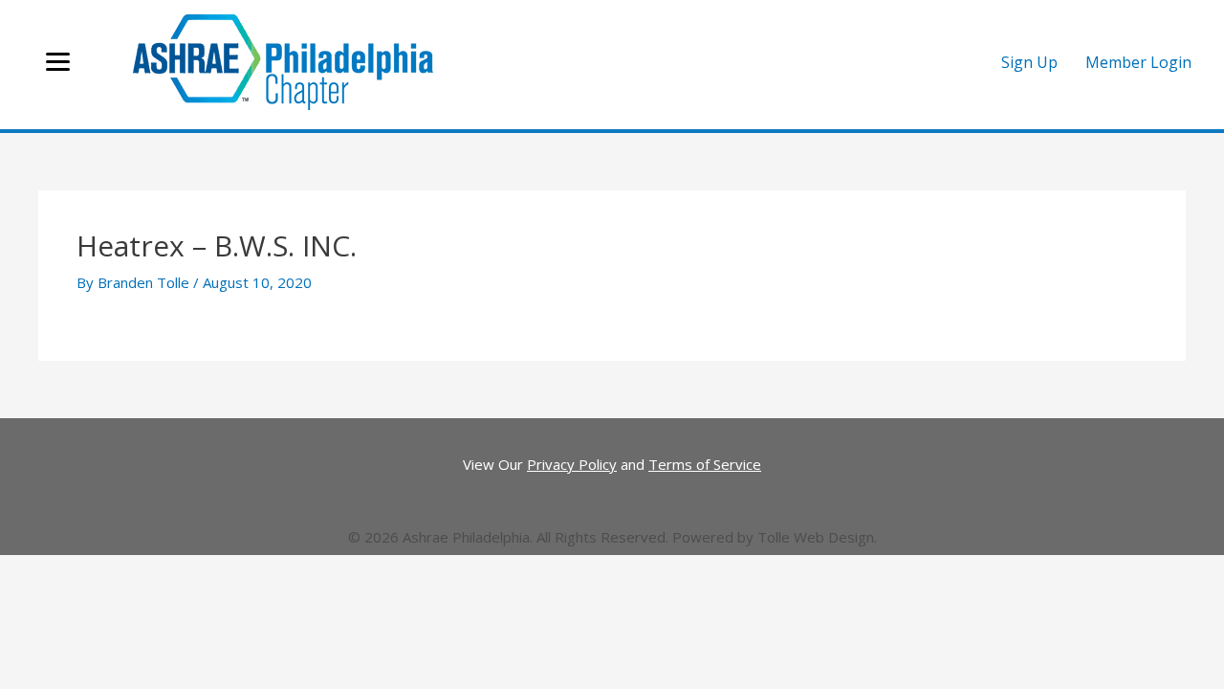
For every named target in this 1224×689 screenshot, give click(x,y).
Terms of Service (704, 464)
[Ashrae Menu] (57, 62)
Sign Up (1029, 62)
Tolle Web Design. (817, 536)
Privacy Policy (572, 464)
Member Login (1138, 62)
